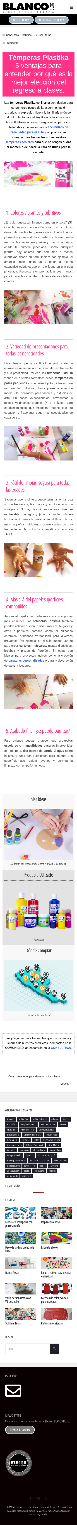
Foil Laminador (51, 1134)
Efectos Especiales (13, 1134)
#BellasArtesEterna (51, 20)
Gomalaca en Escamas (51, 1139)
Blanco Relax (12, 1272)
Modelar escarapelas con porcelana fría (18, 1224)
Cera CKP (62, 1124)
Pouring (42, 1165)
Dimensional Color (27, 1129)
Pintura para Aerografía (47, 1155)
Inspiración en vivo (51, 1222)
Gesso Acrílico (12, 1139)
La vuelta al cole (49, 1247)
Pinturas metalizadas (52, 1323)
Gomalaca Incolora (14, 1145)
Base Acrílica (11, 1124)
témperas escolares (20, 142)
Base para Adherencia (28, 1124)
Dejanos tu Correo (20, 1430)
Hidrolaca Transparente (35, 1145)
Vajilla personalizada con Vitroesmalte (18, 1300)
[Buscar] (54, 1349)
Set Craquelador (13, 1170)
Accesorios (10, 1119)
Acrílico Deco (23, 1119)
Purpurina (54, 1165)
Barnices (66, 1119)
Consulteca (12, 35)
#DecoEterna (21, 20)
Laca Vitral (11, 1150)
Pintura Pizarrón (13, 1165)
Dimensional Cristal (46, 1129)
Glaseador (25, 1139)
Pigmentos (29, 1155)
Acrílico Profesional (40, 1119)
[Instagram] (38, 1498)
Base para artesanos (48, 1124)
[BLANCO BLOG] (28, 7)
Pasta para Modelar (14, 1155)
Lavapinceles (24, 1150)
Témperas (12, 42)
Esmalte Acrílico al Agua (32, 1134)
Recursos (26, 35)
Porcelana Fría (29, 1165)
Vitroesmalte (26, 1176)
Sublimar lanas (13, 1323)
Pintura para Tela (60, 1160)
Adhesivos (54, 1119)
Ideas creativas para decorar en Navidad (56, 1274)
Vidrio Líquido (12, 1176)
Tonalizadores (39, 1170)
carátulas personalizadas (26, 660)
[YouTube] (46, 1498)
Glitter (36, 1139)
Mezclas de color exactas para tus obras (54, 1300)
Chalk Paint (11, 1129)
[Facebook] (30, 1498)
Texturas (26, 1170)
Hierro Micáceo (53, 1145)
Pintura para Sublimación (39, 1160)
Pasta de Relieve (55, 1150)
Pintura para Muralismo (16, 1160)
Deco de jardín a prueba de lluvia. (19, 1249)
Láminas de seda (39, 1150)
